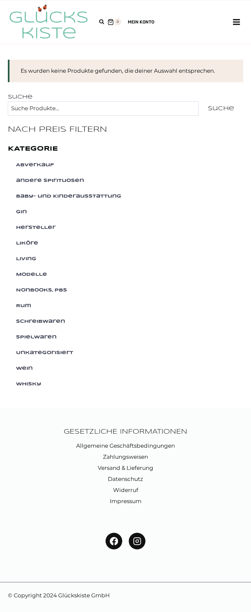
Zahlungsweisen (125, 457)
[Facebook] (114, 541)
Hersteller (36, 227)
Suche (20, 97)
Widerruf (125, 490)
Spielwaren (36, 337)
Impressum (126, 501)
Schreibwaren (40, 321)
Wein (24, 368)
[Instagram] (137, 541)
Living (26, 259)
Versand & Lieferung (125, 468)
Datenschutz (125, 479)
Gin (21, 212)
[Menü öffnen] (236, 22)
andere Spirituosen (50, 180)
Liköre (27, 243)
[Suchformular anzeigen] (101, 21)
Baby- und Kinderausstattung (68, 196)
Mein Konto (141, 21)
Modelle (31, 274)
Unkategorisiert (44, 353)
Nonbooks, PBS (41, 290)
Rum (23, 306)
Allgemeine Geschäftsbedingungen (125, 445)
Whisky (28, 384)
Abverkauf (35, 165)
